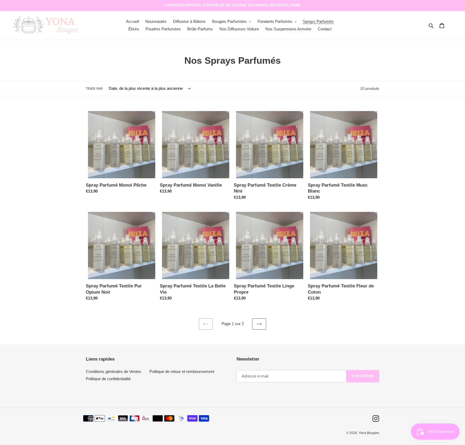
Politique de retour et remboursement (181, 371)
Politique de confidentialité (108, 378)
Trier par (94, 89)
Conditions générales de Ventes (113, 371)
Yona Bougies (369, 433)
